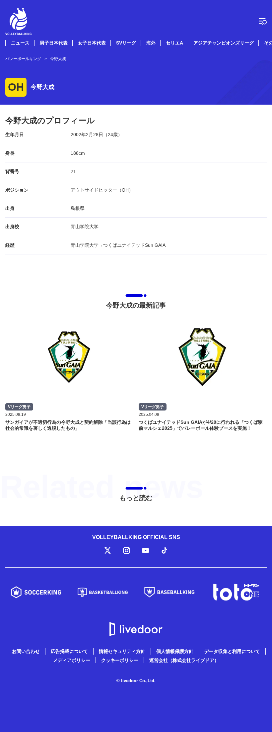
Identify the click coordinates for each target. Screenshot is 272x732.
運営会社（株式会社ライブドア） (184, 660)
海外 (151, 43)
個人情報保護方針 (174, 651)
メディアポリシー (71, 660)
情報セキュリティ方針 (122, 651)
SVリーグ (126, 43)
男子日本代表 (54, 43)
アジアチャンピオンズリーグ (223, 43)
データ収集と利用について (232, 651)
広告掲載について (69, 651)
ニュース (20, 43)
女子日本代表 (92, 43)
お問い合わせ (26, 651)
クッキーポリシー (119, 660)
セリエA (174, 43)
